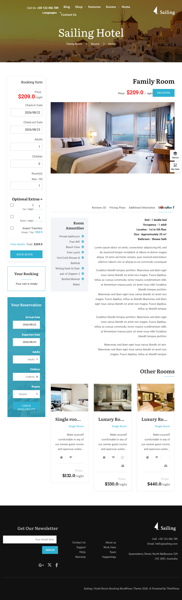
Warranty (80, 557)
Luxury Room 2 (112, 419)
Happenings (109, 557)
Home (112, 44)
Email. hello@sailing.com (162, 543)
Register (163, 92)
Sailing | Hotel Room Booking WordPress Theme (112, 588)
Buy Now (175, 169)
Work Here (109, 547)
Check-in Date (33, 105)
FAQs (82, 552)
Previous (60, 138)
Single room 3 (69, 419)
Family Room (154, 81)
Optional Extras (26, 199)
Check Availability (26, 407)
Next (165, 138)
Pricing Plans (117, 207)
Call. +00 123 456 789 (165, 539)
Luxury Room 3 (155, 419)
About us (110, 542)
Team (112, 552)
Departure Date (31, 334)
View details (17, 244)
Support (81, 547)
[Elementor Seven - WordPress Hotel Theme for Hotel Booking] (165, 10)
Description (165, 207)
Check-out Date (32, 122)
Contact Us (79, 542)
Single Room (76, 426)
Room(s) (37, 173)
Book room (25, 254)
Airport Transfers (32, 228)
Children (37, 156)
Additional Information (142, 207)
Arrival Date (33, 317)
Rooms (95, 44)
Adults (38, 139)
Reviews (99, 207)
